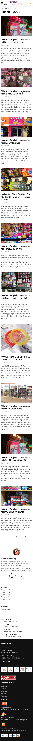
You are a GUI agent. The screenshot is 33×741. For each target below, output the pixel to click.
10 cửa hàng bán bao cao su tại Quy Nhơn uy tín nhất (15, 459)
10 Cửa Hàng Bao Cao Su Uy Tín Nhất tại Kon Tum (15, 358)
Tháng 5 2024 (5, 597)
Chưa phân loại (5, 609)
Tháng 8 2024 (5, 592)
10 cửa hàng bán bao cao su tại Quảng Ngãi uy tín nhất (15, 296)
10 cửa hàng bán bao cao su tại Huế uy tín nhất (15, 141)
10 (25, 537)
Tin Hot (3, 611)
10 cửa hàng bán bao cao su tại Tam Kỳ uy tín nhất (15, 247)
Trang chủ (4, 8)
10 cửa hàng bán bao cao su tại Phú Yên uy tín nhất (15, 510)
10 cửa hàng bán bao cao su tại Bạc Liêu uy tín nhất (15, 41)
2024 (9, 8)
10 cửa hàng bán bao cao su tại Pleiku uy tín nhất (15, 407)
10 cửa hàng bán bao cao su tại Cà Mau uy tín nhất (15, 92)
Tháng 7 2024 (5, 594)
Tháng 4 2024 (5, 599)
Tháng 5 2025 (5, 590)
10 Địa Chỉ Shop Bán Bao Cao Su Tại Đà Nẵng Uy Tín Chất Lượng (16, 197)
